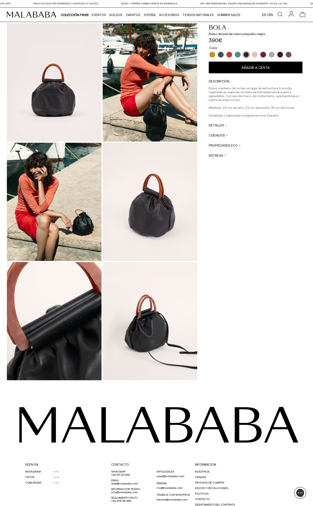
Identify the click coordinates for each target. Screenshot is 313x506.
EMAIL (115, 480)
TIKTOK (30, 477)
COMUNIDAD (33, 482)
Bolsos (116, 15)
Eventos (99, 15)
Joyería (150, 15)
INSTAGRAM (33, 471)
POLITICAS (202, 493)
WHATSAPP (118, 471)
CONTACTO (120, 464)
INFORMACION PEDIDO (125, 488)
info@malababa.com (124, 492)
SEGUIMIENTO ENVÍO (124, 497)
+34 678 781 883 (121, 500)
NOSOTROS (202, 471)
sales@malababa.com (170, 476)
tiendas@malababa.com (172, 499)
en (271, 15)
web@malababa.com (124, 483)
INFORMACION (205, 464)
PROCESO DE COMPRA (209, 482)
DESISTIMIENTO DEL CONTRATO (215, 504)
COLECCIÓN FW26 (74, 15)
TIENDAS (200, 477)
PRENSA (161, 483)
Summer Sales (228, 15)
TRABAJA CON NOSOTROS (173, 494)
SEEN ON (31, 464)
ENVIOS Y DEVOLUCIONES (211, 488)
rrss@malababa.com (169, 487)
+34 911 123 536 (120, 474)
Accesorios (169, 15)
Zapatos (133, 15)
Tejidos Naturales (198, 15)
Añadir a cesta (256, 67)
